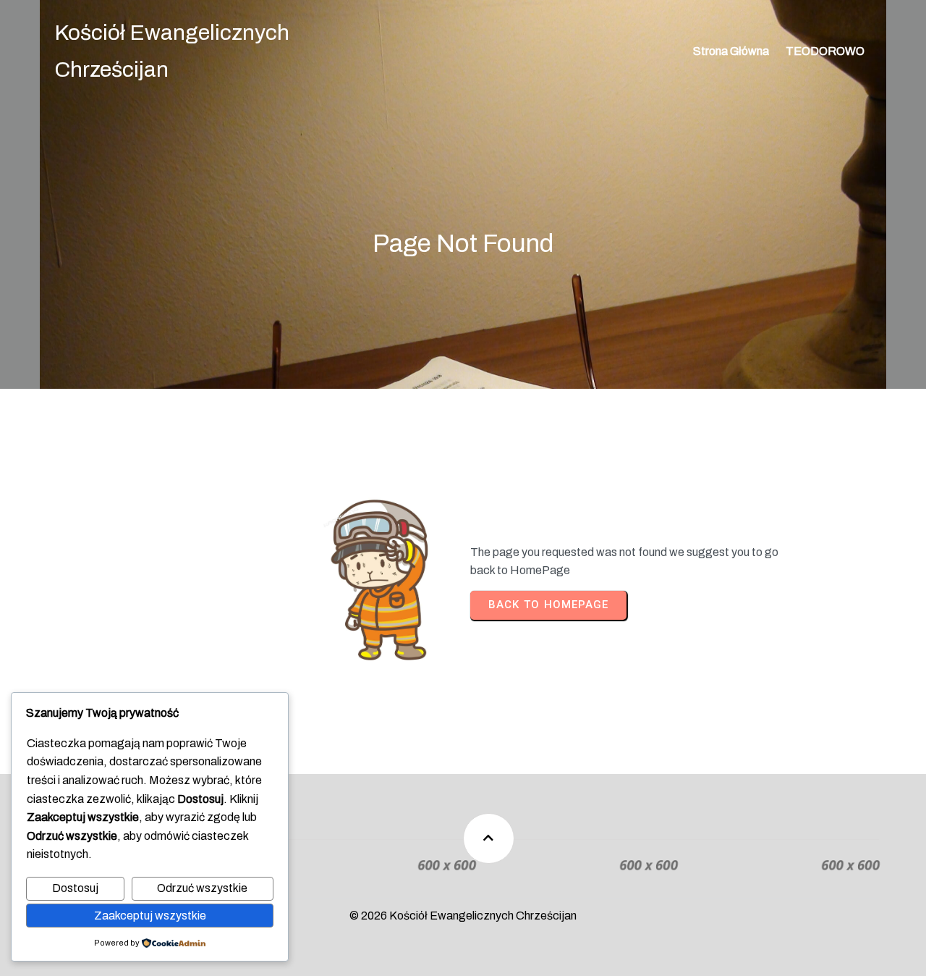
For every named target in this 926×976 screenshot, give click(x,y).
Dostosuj (75, 888)
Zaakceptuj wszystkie (150, 915)
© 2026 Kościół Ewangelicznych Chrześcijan (463, 915)
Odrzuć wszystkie (202, 888)
